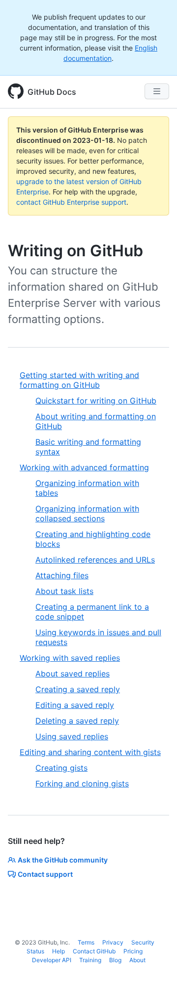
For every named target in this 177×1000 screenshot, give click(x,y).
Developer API (51, 960)
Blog (115, 960)
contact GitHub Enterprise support (71, 202)
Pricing (133, 951)
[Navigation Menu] (157, 91)
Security (142, 942)
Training (90, 960)
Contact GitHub (94, 951)
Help (58, 951)
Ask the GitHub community (63, 860)
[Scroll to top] (155, 978)
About (137, 960)
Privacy (112, 942)
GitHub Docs (52, 92)
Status (35, 951)
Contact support (45, 874)
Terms (86, 942)
